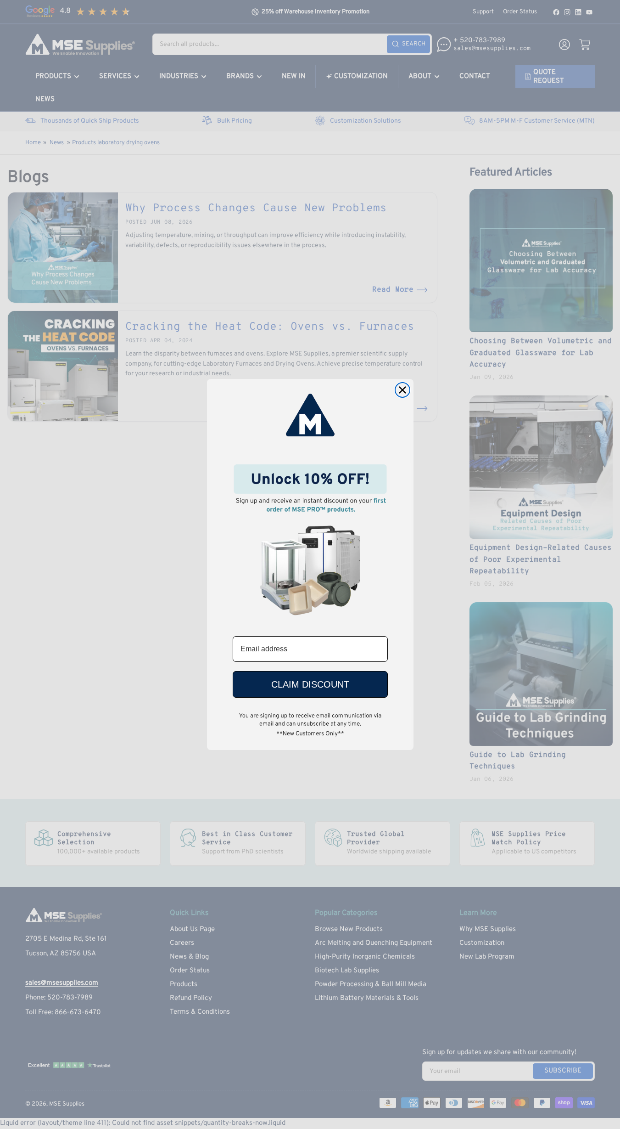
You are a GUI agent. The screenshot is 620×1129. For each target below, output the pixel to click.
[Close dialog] (402, 390)
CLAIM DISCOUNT (310, 684)
